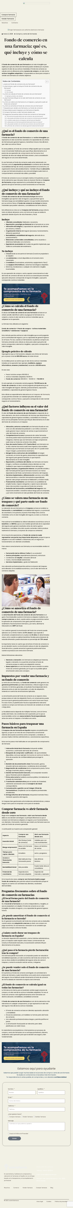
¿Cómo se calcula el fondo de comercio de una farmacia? (23, 94)
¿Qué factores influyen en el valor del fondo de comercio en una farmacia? (24, 99)
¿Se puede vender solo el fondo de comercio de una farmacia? (25, 124)
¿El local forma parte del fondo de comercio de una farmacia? (25, 116)
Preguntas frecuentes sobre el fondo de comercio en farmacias (24, 114)
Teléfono (11, 1106)
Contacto (14, 23)
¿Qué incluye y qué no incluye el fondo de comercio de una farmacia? (23, 87)
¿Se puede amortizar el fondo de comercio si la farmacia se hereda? (27, 118)
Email (10, 1097)
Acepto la (19, 1133)
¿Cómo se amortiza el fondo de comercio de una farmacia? (23, 106)
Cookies (48, 1201)
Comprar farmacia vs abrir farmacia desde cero (19, 112)
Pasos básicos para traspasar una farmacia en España (21, 110)
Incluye (9, 90)
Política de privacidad (61, 1201)
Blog (51, 1188)
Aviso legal (40, 1201)
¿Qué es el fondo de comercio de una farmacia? (19, 84)
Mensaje (11, 1121)
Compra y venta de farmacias (26, 34)
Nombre (11, 1089)
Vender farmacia (28, 1117)
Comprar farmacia (15, 1117)
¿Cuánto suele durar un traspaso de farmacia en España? (24, 120)
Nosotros (5, 23)
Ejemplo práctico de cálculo (15, 96)
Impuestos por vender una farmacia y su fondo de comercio (23, 108)
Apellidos (40, 1089)
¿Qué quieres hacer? (15, 1114)
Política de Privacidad (22, 1133)
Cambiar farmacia (40, 1117)
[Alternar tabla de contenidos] (46, 81)
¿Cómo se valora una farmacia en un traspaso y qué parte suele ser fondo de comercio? (26, 103)
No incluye (10, 92)
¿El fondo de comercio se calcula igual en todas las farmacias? (25, 126)
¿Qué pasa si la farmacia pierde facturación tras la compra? (24, 122)
